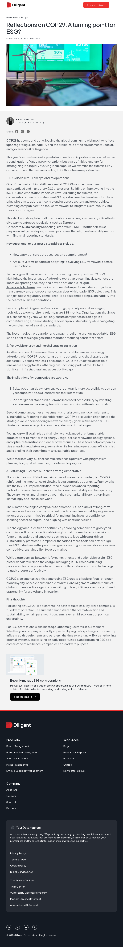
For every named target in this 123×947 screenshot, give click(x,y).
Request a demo (96, 5)
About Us (11, 789)
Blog (66, 746)
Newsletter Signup (74, 770)
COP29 (11, 140)
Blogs (24, 17)
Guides (67, 764)
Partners (11, 808)
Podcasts (68, 758)
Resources (12, 17)
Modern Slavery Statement (25, 898)
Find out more (23, 696)
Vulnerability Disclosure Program (28, 892)
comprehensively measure (44, 312)
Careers (11, 795)
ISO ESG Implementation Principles (30, 193)
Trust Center (17, 886)
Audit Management (17, 758)
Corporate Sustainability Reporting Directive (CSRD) (42, 227)
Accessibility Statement (24, 904)
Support (11, 801)
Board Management (17, 746)
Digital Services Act (21, 871)
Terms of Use (18, 859)
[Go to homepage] (18, 725)
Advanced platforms (20, 287)
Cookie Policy (18, 865)
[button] (115, 5)
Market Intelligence (17, 764)
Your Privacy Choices (22, 880)
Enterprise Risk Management (22, 752)
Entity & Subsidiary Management (24, 770)
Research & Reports (75, 752)
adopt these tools (75, 541)
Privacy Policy (18, 853)
